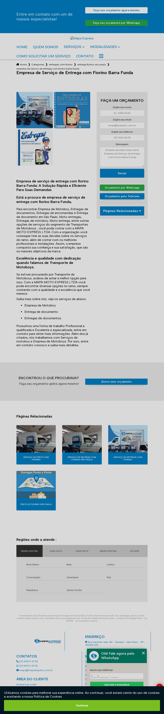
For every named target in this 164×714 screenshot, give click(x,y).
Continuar (82, 705)
